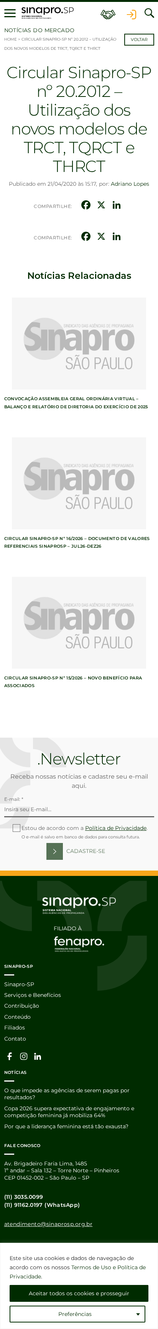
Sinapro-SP (19, 984)
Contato (15, 1038)
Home (10, 39)
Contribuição (21, 1005)
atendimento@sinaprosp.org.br (48, 1224)
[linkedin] (38, 1056)
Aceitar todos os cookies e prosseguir (79, 1293)
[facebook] (10, 1056)
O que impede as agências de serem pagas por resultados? (67, 1094)
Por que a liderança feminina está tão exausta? (66, 1126)
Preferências (75, 1314)
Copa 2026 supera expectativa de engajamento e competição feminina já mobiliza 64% (69, 1112)
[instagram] (24, 1056)
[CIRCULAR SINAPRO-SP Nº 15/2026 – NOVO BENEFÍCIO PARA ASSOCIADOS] (79, 623)
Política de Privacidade (115, 828)
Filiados (14, 1027)
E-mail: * (13, 799)
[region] (79, 1286)
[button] (10, 13)
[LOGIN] (131, 13)
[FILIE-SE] (108, 13)
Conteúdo (17, 1016)
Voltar (139, 39)
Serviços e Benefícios (32, 995)
